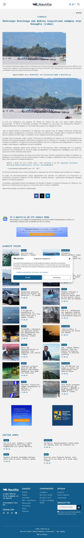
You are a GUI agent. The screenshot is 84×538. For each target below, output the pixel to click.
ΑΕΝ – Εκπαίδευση (29, 500)
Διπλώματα (43, 492)
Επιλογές (57, 277)
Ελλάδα (24, 492)
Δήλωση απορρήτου (39, 531)
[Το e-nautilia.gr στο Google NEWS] (5, 218)
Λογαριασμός (62, 498)
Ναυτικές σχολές (46, 495)
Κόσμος (24, 495)
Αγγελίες (60, 492)
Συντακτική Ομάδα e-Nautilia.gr (57, 75)
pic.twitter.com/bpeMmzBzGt (41, 165)
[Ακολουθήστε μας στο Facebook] (8, 513)
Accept (27, 277)
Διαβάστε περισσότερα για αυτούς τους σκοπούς (32, 272)
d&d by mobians (42, 534)
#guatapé (64, 163)
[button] (70, 259)
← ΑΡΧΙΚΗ (78, 13)
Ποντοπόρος (26, 506)
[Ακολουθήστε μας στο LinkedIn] (16, 513)
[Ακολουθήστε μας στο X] (12, 513)
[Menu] (4, 4)
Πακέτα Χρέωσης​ (63, 495)
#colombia (73, 163)
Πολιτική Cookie (25, 531)
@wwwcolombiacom (22, 165)
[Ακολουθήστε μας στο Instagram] (4, 513)
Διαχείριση (49, 531)
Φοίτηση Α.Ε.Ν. (46, 498)
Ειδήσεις (42, 16)
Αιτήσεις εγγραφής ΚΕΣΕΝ (47, 501)
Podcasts (25, 511)
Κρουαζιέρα (26, 503)
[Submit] (78, 507)
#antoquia (11, 165)
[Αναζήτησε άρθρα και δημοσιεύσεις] (78, 4)
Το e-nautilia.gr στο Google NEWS (29, 217)
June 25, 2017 (34, 168)
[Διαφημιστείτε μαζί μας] (42, 232)
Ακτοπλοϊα (26, 498)
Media (24, 508)
